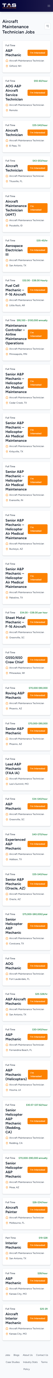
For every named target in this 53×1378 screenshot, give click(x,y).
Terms (44, 1362)
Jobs (7, 1355)
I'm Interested (37, 52)
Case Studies (13, 1362)
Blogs (16, 1355)
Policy (26, 1369)
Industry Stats (30, 1362)
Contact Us (42, 1355)
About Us (28, 1355)
